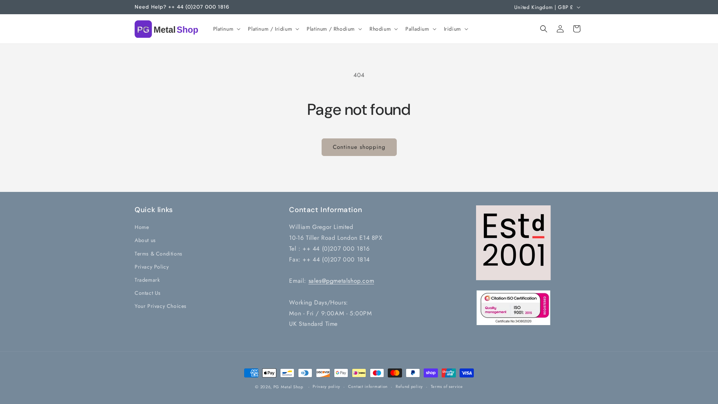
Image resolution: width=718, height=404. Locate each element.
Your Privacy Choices (161, 306)
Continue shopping (359, 147)
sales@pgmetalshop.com (341, 280)
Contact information (368, 386)
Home (142, 227)
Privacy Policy (152, 266)
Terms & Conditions (158, 253)
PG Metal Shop (288, 387)
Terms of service (447, 386)
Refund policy (409, 386)
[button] (226, 29)
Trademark (147, 280)
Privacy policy (326, 386)
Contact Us (148, 293)
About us (145, 240)
